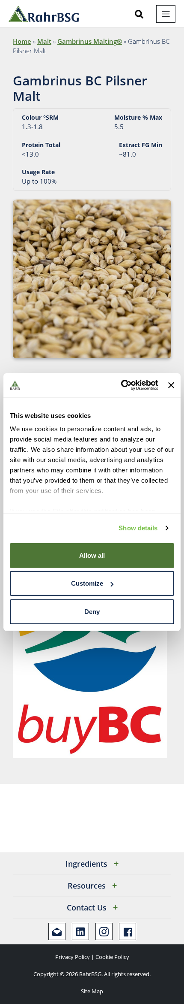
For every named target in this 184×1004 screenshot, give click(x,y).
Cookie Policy (112, 957)
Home (22, 41)
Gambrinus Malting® (89, 41)
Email (56, 931)
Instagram (104, 931)
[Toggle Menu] (165, 14)
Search (139, 14)
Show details (138, 528)
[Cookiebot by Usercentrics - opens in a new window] (121, 385)
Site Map (92, 991)
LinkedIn (80, 931)
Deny (92, 611)
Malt (44, 41)
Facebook (127, 931)
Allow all (92, 555)
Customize (87, 583)
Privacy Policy (72, 957)
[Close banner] (171, 385)
